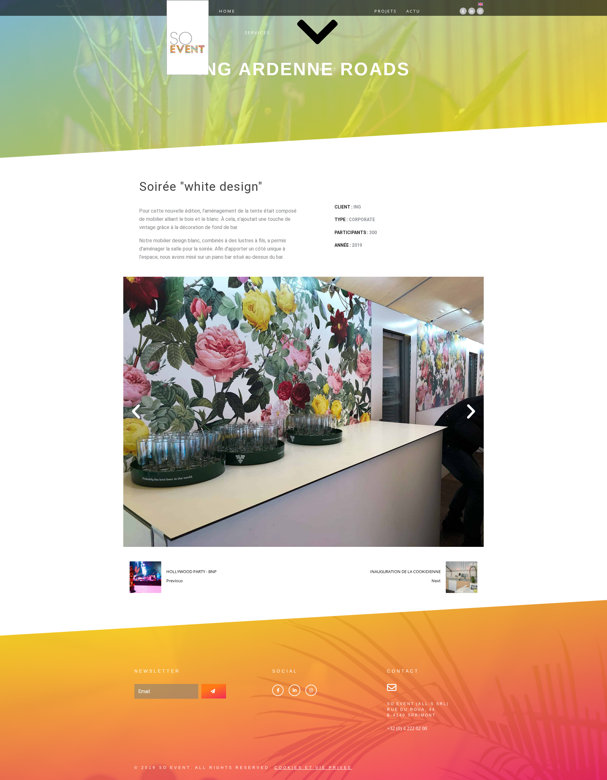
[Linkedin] (294, 690)
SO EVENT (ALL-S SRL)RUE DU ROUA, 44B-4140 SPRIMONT (418, 709)
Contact (324, 69)
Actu (413, 11)
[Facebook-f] (463, 11)
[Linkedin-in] (471, 11)
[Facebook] (278, 690)
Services (257, 32)
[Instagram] (480, 11)
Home (227, 11)
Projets (385, 11)
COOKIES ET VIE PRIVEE (313, 767)
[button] (135, 411)
